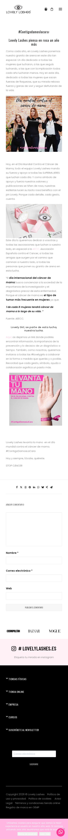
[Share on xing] (47, 487)
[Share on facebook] (17, 487)
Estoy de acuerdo (27, 834)
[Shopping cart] (50, 9)
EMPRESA (13, 704)
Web (9, 588)
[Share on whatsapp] (38, 487)
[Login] (44, 9)
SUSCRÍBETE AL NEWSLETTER (24, 730)
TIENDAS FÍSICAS (17, 679)
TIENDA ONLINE (16, 691)
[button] (60, 9)
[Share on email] (51, 487)
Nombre (12, 553)
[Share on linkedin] (34, 487)
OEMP (36, 807)
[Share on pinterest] (30, 487)
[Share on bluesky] (43, 487)
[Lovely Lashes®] (18, 9)
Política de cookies (40, 798)
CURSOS (13, 717)
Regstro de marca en (19, 807)
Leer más (45, 834)
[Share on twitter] (21, 487)
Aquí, (9, 337)
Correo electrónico (19, 570)
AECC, (36, 249)
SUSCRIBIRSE (34, 764)
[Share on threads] (25, 487)
